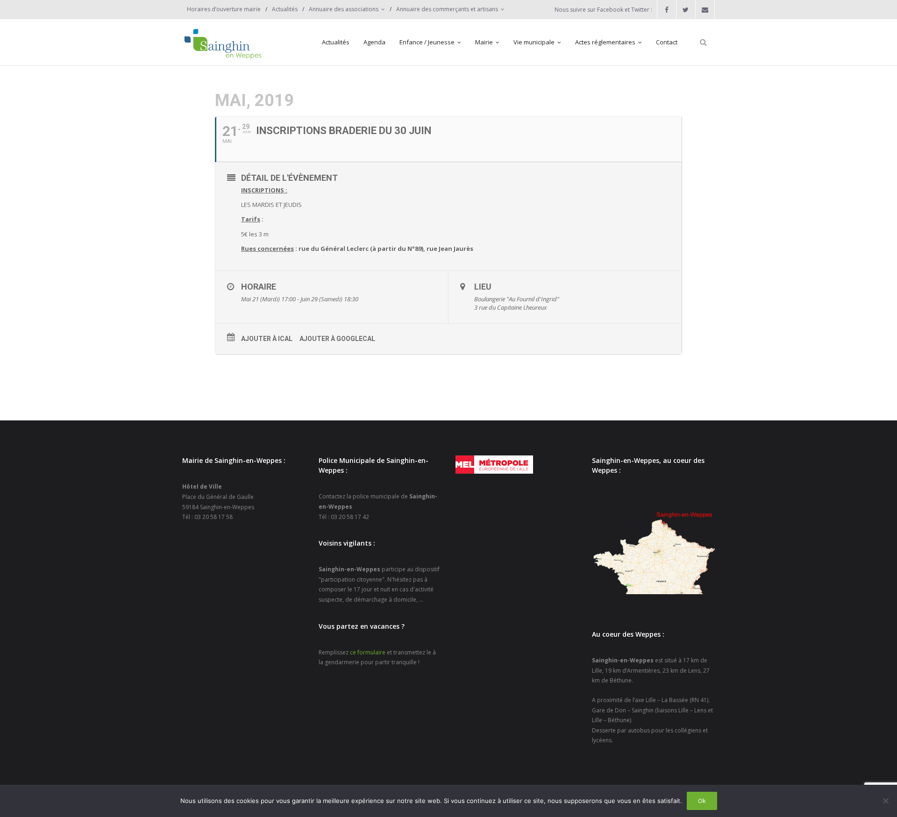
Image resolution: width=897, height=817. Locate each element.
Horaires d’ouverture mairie (224, 9)
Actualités (285, 9)
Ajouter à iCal (266, 338)
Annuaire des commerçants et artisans (447, 9)
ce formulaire (367, 652)
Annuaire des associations (343, 9)
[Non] (885, 800)
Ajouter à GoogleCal (337, 338)
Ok (702, 800)
